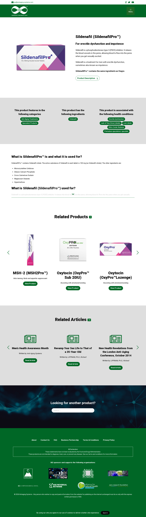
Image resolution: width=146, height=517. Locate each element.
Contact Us (45, 440)
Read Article (30, 360)
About (34, 440)
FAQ (55, 440)
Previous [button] (8, 252)
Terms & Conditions (91, 440)
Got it (105, 513)
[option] (30, 260)
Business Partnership (70, 440)
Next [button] (138, 252)
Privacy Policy (108, 440)
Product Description (86, 78)
